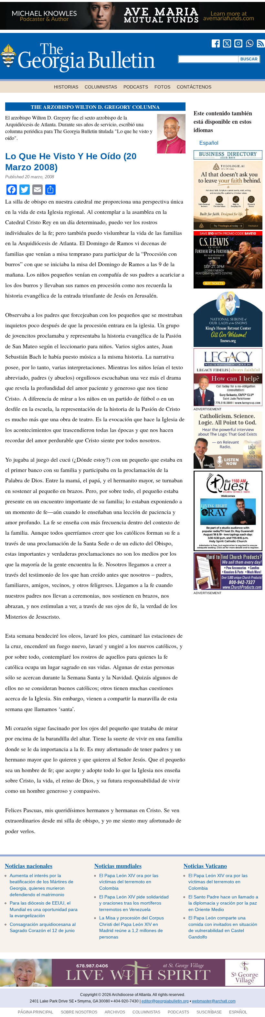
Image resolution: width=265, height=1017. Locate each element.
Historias (66, 86)
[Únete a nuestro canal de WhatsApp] (250, 43)
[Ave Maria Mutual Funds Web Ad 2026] (132, 28)
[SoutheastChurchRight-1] (228, 588)
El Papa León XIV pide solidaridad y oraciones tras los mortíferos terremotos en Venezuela (134, 903)
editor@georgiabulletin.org (165, 1001)
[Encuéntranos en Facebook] (216, 43)
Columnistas (101, 86)
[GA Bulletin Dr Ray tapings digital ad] (228, 549)
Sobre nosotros (79, 1012)
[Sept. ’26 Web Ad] (228, 345)
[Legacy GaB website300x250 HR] (228, 404)
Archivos (115, 1012)
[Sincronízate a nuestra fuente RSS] (261, 43)
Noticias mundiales (118, 866)
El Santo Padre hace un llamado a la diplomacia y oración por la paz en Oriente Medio (223, 903)
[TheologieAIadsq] (228, 228)
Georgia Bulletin (77, 57)
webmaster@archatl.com (214, 1001)
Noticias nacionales (28, 866)
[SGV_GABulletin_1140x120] (132, 985)
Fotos (162, 86)
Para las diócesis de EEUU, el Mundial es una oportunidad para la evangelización (44, 909)
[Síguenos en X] (227, 43)
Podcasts (135, 86)
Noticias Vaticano (205, 866)
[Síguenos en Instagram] (238, 43)
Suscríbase (209, 1012)
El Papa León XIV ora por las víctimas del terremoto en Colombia (128, 882)
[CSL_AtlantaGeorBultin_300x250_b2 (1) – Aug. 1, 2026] (228, 286)
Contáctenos (194, 86)
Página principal (35, 1012)
